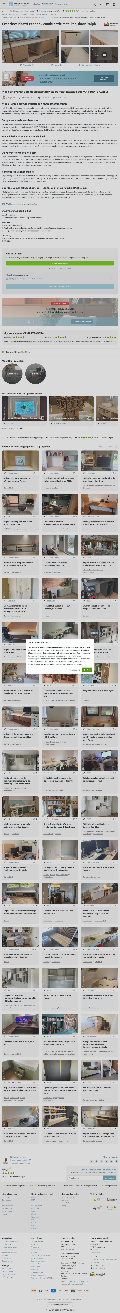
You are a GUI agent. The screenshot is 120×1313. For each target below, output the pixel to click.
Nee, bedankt (74, 670)
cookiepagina (33, 658)
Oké (88, 670)
